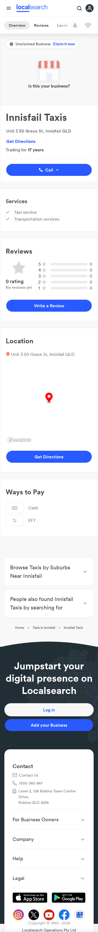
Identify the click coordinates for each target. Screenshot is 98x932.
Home (19, 628)
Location (64, 25)
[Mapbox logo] (19, 440)
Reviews (41, 25)
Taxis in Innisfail (44, 628)
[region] (49, 404)
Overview (17, 25)
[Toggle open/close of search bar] (79, 9)
